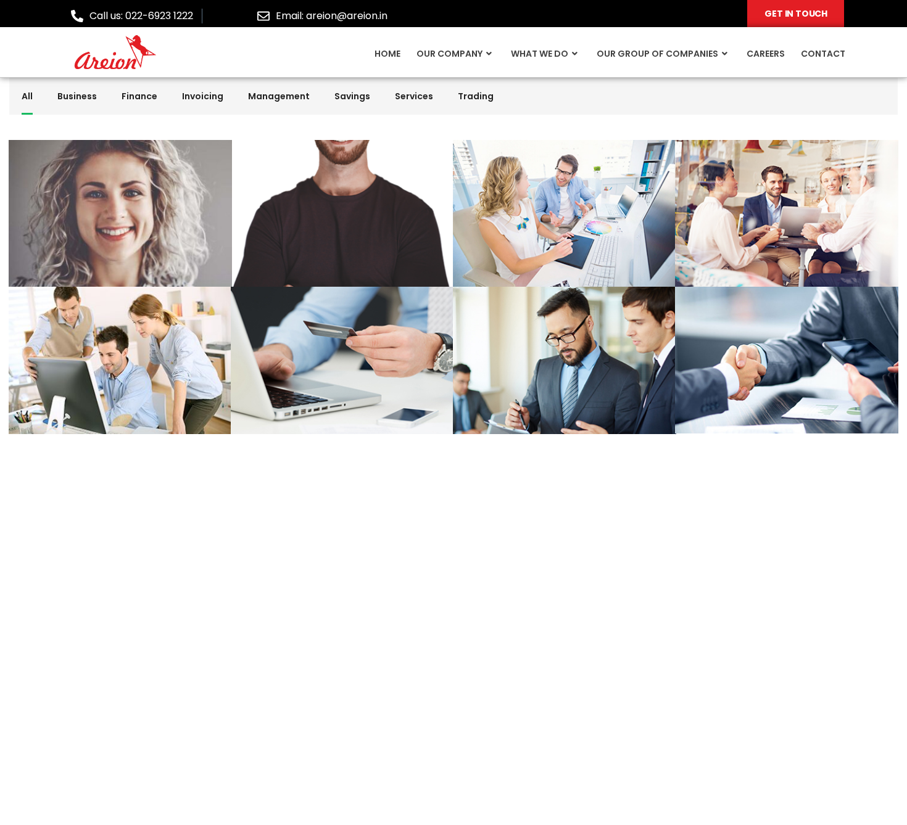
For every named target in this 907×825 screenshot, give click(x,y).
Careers (766, 53)
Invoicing (202, 96)
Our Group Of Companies (657, 53)
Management (279, 96)
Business (77, 96)
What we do (539, 53)
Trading (476, 96)
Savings (352, 96)
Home (387, 53)
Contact (823, 53)
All (27, 96)
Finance (139, 96)
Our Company (449, 53)
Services (414, 96)
